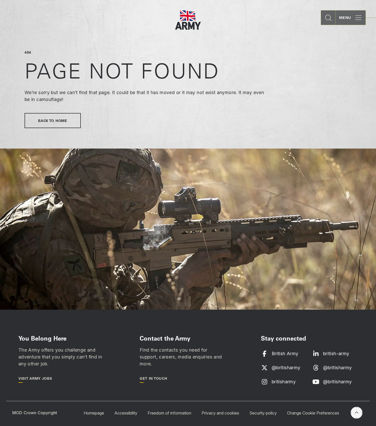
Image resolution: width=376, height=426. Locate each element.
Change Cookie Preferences (313, 413)
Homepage (94, 413)
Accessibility (125, 413)
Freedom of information (169, 413)
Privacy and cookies (220, 413)
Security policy (263, 413)
